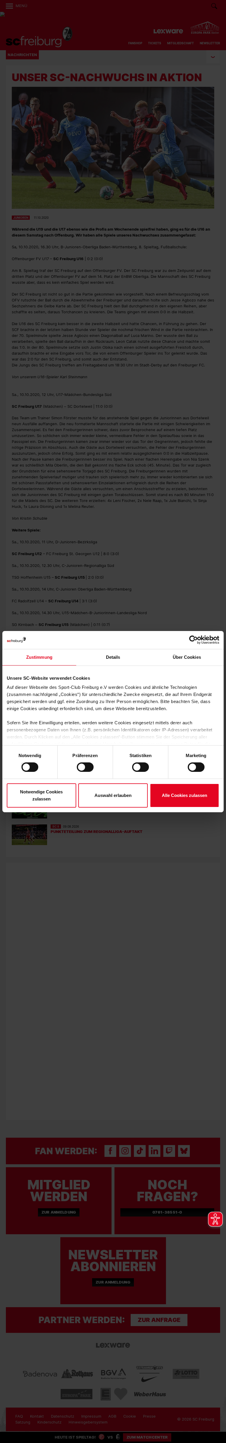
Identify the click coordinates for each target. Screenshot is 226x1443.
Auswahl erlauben (113, 795)
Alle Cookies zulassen (184, 795)
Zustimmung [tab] (39, 656)
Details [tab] (113, 656)
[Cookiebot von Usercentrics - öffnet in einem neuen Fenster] (193, 639)
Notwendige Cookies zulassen (41, 795)
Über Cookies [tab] (187, 656)
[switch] (79, 767)
